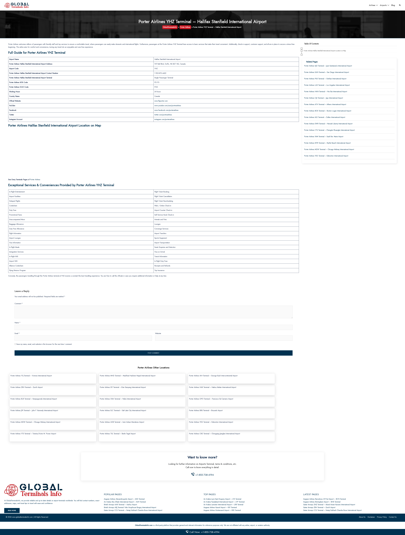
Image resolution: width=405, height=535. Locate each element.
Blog (393, 5)
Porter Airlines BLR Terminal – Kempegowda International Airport (33, 399)
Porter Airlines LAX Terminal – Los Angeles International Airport (327, 85)
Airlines (372, 5)
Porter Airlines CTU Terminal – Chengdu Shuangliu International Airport (329, 130)
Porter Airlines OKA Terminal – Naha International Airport (120, 399)
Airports (383, 5)
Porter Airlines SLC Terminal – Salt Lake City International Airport (123, 410)
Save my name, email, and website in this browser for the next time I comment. (44, 344)
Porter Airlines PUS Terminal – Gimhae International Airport (325, 78)
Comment (19, 303)
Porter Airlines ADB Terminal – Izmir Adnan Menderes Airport (122, 422)
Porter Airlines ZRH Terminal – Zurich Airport (26, 387)
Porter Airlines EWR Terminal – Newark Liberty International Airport (328, 123)
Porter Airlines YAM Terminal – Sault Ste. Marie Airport (323, 136)
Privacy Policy (382, 517)
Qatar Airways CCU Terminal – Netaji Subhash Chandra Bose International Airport (133, 510)
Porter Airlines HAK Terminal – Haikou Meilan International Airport (212, 387)
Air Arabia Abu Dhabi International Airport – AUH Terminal (125, 502)
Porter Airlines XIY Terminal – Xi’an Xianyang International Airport (123, 387)
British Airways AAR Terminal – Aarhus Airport (120, 504)
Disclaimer (371, 517)
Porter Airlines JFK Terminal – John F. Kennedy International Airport (34, 410)
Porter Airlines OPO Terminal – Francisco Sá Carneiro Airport (211, 399)
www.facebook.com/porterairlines (166, 110)
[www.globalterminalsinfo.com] (16, 5)
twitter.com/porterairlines (163, 115)
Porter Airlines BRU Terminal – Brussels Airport (206, 410)
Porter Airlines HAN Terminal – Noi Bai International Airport (325, 91)
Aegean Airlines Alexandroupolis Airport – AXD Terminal (124, 499)
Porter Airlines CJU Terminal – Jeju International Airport (323, 98)
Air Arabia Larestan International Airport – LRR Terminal (223, 504)
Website (158, 333)
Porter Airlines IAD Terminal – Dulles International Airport (324, 117)
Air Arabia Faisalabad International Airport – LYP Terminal (224, 502)
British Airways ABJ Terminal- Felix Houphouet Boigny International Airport (130, 507)
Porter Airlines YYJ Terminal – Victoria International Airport (31, 375)
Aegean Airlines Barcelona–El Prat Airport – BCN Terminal (324, 499)
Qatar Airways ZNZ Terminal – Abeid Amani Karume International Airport (329, 504)
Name (17, 322)
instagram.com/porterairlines (164, 119)
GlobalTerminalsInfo (170, 27)
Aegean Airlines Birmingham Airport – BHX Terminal (321, 502)
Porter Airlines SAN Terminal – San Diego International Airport (326, 72)
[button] (400, 5)
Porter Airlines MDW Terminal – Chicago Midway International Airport (35, 422)
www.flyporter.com (161, 101)
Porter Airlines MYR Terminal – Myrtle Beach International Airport (327, 143)
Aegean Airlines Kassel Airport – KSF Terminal (220, 507)
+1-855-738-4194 (204, 475)
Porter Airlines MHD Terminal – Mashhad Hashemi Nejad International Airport (127, 375)
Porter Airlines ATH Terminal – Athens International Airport (325, 104)
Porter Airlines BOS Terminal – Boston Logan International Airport (327, 111)
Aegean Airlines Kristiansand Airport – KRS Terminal (222, 510)
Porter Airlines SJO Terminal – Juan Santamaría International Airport (328, 66)
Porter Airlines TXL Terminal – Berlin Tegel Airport (118, 433)
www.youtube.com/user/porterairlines (167, 105)
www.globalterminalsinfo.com (22, 517)
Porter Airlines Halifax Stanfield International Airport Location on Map (325, 51)
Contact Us (393, 517)
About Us (362, 517)
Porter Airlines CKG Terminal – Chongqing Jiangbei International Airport (214, 433)
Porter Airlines (185, 27)
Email (17, 333)
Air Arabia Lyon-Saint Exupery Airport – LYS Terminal (222, 499)
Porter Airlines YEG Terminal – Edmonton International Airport (211, 422)
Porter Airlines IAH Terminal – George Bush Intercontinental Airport (213, 375)
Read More (12, 510)
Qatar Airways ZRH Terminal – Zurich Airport (319, 507)
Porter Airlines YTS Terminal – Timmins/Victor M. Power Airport (33, 433)
